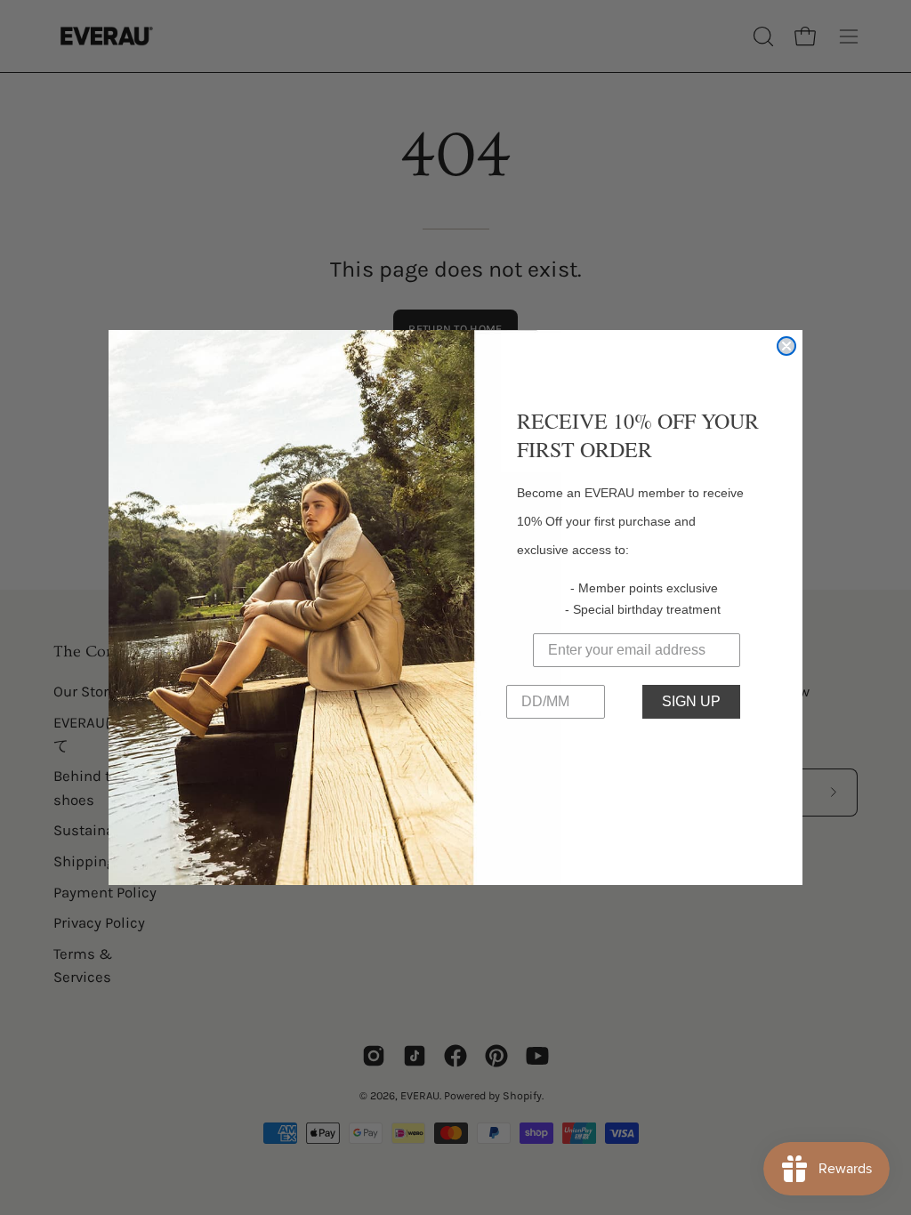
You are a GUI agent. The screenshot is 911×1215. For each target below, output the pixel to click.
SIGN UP (691, 701)
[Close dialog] (786, 346)
